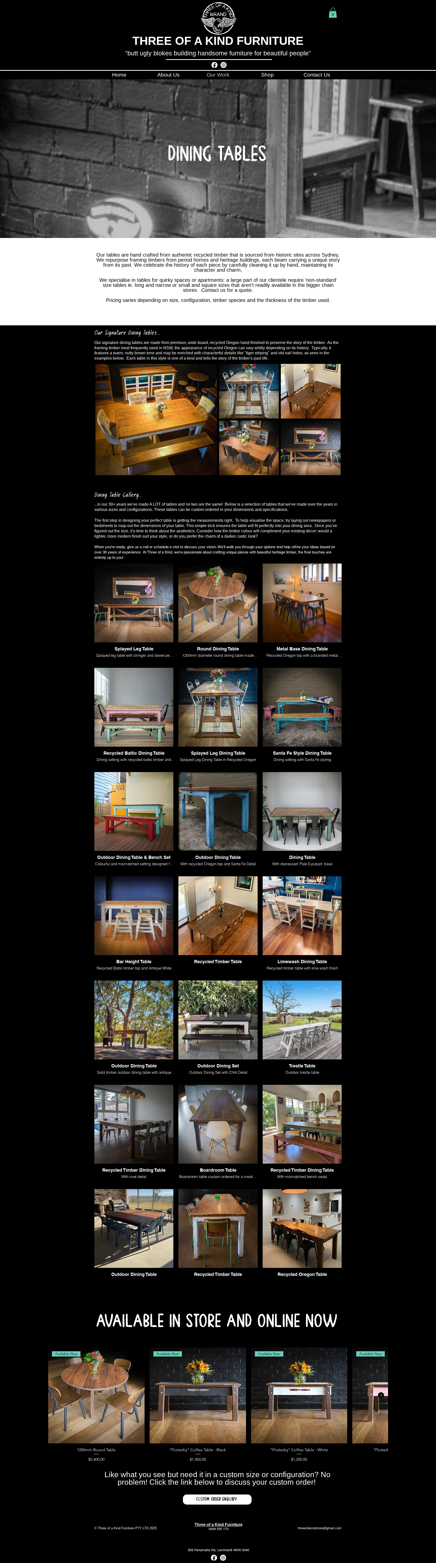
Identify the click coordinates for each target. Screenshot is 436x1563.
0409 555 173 (218, 1529)
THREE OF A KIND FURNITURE (218, 40)
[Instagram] (224, 65)
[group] (218, 1405)
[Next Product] (381, 1395)
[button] (333, 13)
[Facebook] (214, 65)
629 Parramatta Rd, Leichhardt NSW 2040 (218, 1550)
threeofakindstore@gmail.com (319, 1528)
